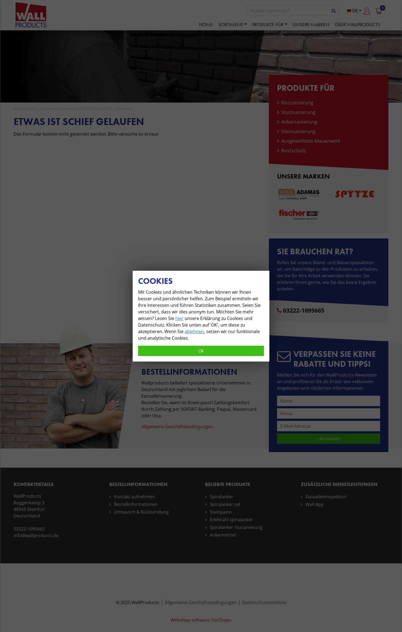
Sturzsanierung (298, 112)
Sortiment (230, 24)
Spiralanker (221, 497)
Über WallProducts (357, 24)
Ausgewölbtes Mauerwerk (310, 141)
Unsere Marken (311, 24)
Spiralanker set (225, 504)
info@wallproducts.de (36, 535)
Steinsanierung (298, 131)
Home (206, 24)
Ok (201, 351)
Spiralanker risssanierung (236, 527)
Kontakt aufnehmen (134, 497)
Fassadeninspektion (325, 497)
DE (354, 11)
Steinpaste (221, 512)
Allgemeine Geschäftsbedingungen (177, 427)
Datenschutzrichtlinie (264, 602)
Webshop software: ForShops (201, 620)
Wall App (314, 504)
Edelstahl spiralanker (231, 520)
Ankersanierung (299, 121)
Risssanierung (297, 102)
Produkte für (267, 24)
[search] (333, 10)
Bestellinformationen (136, 504)
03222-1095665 (303, 310)
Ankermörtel (223, 535)
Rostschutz (293, 150)
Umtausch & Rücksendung (141, 512)
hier (179, 318)
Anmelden (329, 439)
